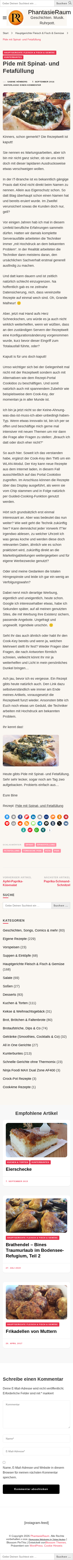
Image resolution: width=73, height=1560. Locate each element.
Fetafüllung (12, 851)
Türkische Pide (32, 851)
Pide (57, 851)
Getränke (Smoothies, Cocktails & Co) (31, 1037)
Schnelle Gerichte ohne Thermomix (29, 1062)
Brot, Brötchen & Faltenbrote (24, 1020)
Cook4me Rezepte (17, 1087)
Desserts (9, 994)
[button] (70, 3)
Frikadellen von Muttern (31, 1331)
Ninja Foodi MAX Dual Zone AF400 (29, 1070)
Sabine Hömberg (17, 82)
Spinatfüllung (46, 845)
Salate (7, 978)
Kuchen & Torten (15, 1003)
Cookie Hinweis (53, 1545)
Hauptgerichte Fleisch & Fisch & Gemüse (29, 53)
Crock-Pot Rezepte (17, 1079)
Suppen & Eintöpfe (17, 955)
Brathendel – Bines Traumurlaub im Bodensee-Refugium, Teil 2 (35, 1250)
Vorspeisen (11, 947)
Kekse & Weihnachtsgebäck (24, 1011)
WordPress (36, 1545)
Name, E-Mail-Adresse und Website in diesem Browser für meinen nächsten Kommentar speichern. (33, 1472)
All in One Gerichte (17, 1045)
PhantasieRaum (49, 12)
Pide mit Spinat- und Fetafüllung (39, 806)
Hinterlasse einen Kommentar (22, 85)
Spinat (30, 845)
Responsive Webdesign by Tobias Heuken (47, 1539)
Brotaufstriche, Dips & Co (22, 1028)
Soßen (8, 986)
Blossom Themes (55, 1542)
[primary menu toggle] (5, 17)
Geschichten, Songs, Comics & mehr (30, 930)
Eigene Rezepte (15, 939)
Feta (48, 851)
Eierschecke (19, 1169)
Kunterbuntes (13, 57)
